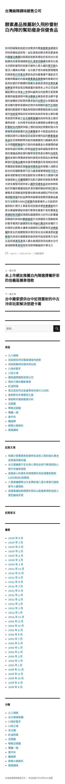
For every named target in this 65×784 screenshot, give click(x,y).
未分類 (12, 730)
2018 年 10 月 (16, 678)
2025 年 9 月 (15, 577)
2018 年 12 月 (16, 669)
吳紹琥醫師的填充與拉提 (22, 364)
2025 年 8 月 (15, 581)
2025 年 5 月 (15, 595)
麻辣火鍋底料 (15, 425)
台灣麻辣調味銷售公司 (23, 11)
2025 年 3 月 (15, 603)
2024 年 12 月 (16, 616)
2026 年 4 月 (15, 555)
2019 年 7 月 (15, 638)
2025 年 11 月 (16, 573)
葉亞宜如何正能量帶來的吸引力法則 (28, 390)
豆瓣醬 (12, 403)
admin (13, 253)
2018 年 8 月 (15, 687)
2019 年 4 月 (15, 652)
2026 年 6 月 (15, 546)
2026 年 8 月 (15, 538)
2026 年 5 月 (15, 551)
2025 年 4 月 (15, 599)
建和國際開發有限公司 (20, 377)
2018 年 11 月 (15, 673)
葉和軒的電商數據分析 (20, 399)
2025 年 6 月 (15, 590)
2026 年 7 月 (15, 542)
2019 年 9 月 (15, 630)
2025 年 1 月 (15, 612)
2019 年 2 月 (15, 660)
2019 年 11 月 (15, 621)
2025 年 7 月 (15, 586)
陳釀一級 (13, 412)
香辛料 (12, 416)
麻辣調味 (13, 430)
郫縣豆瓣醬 (14, 408)
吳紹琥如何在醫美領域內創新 (24, 359)
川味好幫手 (39, 253)
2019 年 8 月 (15, 634)
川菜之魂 (13, 373)
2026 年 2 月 (15, 564)
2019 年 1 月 (15, 665)
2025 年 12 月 (16, 568)
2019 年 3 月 (15, 656)
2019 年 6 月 (15, 643)
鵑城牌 (12, 421)
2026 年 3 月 (15, 560)
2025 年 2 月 (15, 608)
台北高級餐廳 (15, 717)
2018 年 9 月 (15, 682)
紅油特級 (13, 386)
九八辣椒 (13, 355)
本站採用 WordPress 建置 (40, 778)
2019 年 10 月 (16, 625)
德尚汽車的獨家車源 (19, 381)
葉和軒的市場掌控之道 (20, 394)
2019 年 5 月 (15, 647)
